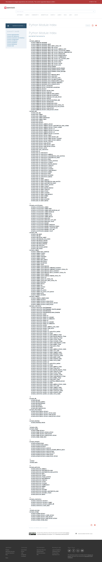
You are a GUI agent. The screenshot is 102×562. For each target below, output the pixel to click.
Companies (23, 554)
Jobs (22, 553)
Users (27, 14)
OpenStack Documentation (18, 25)
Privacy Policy (55, 553)
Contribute (23, 556)
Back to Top (93, 1)
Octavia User (10, 45)
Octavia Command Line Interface (15, 37)
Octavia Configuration (13, 39)
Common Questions (10, 553)
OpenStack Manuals (41, 549)
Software (19, 14)
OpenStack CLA (55, 554)
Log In (76, 14)
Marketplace (44, 14)
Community (35, 14)
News (7, 557)
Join (70, 14)
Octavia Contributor (12, 41)
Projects (7, 549)
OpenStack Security (10, 551)
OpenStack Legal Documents (62, 534)
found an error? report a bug (85, 533)
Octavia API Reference (13, 36)
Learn (59, 14)
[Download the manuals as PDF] (92, 25)
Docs (65, 14)
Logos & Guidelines (56, 549)
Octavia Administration (13, 34)
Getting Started (40, 551)
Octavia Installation (12, 42)
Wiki (38, 554)
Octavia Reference (12, 44)
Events (53, 14)
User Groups (24, 549)
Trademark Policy (56, 551)
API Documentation (41, 553)
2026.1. (53, 1)
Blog (7, 554)
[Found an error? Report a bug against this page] (96, 25)
